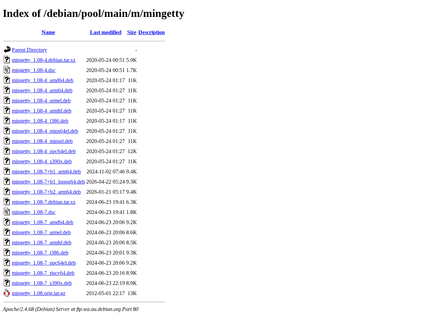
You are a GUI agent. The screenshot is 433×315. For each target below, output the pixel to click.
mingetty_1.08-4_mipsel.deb (42, 141)
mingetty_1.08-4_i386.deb (40, 121)
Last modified (105, 32)
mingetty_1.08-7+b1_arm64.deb (46, 171)
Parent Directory (29, 50)
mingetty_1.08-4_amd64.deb (42, 80)
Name (48, 32)
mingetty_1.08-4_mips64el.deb (45, 131)
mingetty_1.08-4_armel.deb (41, 100)
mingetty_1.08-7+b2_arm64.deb (46, 192)
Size (131, 32)
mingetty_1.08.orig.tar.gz (38, 293)
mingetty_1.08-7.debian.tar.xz (43, 202)
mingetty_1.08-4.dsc (33, 70)
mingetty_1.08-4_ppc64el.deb (44, 151)
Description (151, 32)
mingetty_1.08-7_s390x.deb (42, 283)
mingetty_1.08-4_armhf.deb (41, 111)
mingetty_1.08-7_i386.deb (40, 253)
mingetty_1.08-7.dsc (33, 212)
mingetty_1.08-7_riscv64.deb (43, 273)
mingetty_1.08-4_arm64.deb (42, 90)
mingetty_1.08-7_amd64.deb (42, 222)
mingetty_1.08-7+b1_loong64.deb (48, 182)
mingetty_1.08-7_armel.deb (41, 232)
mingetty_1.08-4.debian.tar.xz (43, 60)
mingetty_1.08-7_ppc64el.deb (44, 263)
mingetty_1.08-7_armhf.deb (41, 242)
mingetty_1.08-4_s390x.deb (42, 161)
